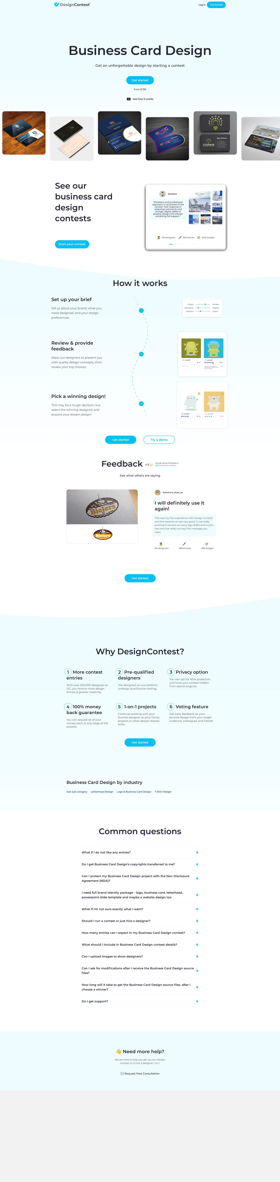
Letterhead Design (102, 791)
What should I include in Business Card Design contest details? (129, 944)
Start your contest (72, 244)
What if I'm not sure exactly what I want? (112, 909)
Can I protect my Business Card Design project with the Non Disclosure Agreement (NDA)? (135, 878)
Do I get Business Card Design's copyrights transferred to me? (128, 864)
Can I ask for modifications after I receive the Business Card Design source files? (138, 971)
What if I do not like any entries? (106, 852)
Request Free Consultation (140, 1073)
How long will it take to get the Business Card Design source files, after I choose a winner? (136, 987)
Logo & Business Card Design (134, 791)
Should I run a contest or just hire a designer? (116, 921)
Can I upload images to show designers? (112, 956)
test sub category (76, 791)
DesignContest (72, 4)
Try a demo (159, 439)
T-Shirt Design (163, 791)
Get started (216, 4)
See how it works (143, 99)
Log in (202, 4)
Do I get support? (95, 1001)
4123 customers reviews (165, 465)
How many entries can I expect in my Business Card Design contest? (133, 933)
